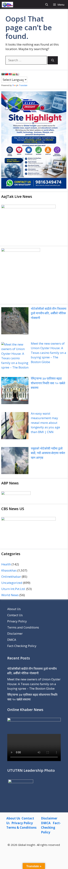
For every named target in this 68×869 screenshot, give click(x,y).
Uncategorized (11, 583)
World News (10, 595)
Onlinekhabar (11, 576)
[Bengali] (3, 74)
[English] (10, 74)
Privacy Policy (17, 621)
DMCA (11, 640)
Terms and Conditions (23, 627)
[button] (47, 4)
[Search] (53, 60)
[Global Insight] (7, 4)
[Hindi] (13, 74)
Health (6, 564)
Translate (23, 85)
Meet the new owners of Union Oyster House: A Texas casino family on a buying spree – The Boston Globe (34, 684)
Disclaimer (15, 633)
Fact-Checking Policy (21, 646)
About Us (14, 609)
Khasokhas (9, 570)
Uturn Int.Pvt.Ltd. (13, 589)
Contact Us (15, 615)
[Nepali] (17, 74)
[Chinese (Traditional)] (6, 74)
